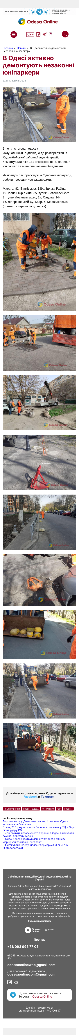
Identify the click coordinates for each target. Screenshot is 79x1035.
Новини (68, 809)
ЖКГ (59, 809)
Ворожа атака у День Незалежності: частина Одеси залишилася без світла (35, 823)
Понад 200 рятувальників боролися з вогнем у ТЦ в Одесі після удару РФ (39, 829)
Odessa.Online (42, 996)
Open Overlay (13, 34)
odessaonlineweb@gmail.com (31, 965)
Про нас (39, 939)
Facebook (30, 796)
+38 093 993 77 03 (23, 947)
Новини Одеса (31, 809)
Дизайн (30, 1007)
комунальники (12, 809)
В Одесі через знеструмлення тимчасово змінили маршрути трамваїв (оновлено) (34, 840)
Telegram (48, 796)
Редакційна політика (39, 921)
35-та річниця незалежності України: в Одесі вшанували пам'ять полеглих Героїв (38, 834)
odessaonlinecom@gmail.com (31, 974)
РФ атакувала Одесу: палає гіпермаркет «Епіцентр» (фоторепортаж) (36, 846)
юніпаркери (48, 809)
